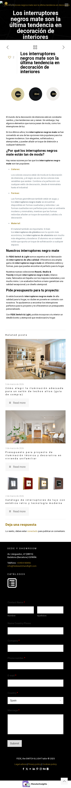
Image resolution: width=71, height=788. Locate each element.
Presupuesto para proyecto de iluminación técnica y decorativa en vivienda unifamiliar (33, 455)
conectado (32, 531)
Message (13, 710)
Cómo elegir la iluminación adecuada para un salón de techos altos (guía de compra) (34, 391)
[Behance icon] (44, 768)
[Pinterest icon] (37, 768)
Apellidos (41, 615)
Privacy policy (34, 764)
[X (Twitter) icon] (27, 768)
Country (13, 693)
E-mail (12, 675)
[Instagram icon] (40, 768)
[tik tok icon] (47, 768)
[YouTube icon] (30, 768)
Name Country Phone (19, 623)
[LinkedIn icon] (34, 768)
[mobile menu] (66, 5)
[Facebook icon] (23, 768)
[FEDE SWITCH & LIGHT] (35, 5)
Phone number (16, 658)
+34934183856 (24, 563)
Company (14, 640)
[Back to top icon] (64, 781)
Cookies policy (49, 764)
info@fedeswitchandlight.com (21, 566)
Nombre (11, 615)
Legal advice (21, 764)
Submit (14, 743)
